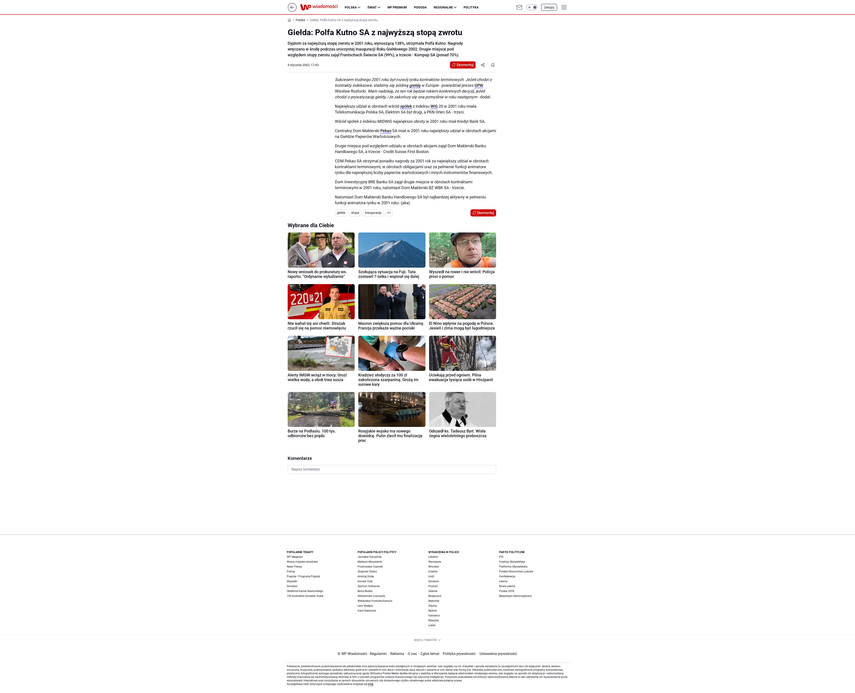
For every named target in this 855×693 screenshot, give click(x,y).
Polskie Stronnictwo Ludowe (516, 571)
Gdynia (432, 605)
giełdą (414, 85)
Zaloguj (549, 7)
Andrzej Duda (366, 576)
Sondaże (292, 586)
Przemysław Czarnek (370, 566)
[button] (531, 7)
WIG (434, 106)
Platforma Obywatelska (513, 566)
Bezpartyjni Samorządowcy (515, 596)
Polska (351, 7)
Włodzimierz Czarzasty (371, 596)
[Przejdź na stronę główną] (292, 10)
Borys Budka (365, 591)
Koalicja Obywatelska (512, 561)
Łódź (431, 576)
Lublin (432, 625)
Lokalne (433, 556)
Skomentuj (465, 65)
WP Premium (397, 7)
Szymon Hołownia (369, 586)
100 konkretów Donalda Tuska (305, 596)
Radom (432, 610)
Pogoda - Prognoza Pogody (303, 576)
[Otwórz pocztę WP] (519, 7)
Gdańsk (433, 591)
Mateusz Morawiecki (370, 561)
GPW (478, 85)
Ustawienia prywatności (497, 654)
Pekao (385, 130)
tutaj (370, 684)
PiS (501, 556)
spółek (406, 106)
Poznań (433, 586)
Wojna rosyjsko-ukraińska (302, 561)
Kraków (433, 571)
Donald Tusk (365, 581)
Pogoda (420, 7)
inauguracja (373, 212)
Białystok (433, 600)
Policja (291, 571)
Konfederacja (507, 576)
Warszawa (434, 561)
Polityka (471, 7)
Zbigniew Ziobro (367, 571)
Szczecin (433, 581)
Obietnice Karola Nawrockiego (305, 591)
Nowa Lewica (507, 586)
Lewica (503, 581)
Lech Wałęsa (365, 605)
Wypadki (292, 581)
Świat (372, 7)
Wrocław (433, 566)
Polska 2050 (506, 591)
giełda (341, 212)
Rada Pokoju (294, 566)
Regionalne (443, 7)
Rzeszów (433, 620)
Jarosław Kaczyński (370, 556)
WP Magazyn (295, 556)
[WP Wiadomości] (322, 7)
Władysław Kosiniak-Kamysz (375, 600)
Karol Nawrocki (367, 610)
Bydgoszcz (434, 596)
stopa (355, 212)
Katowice (434, 615)
